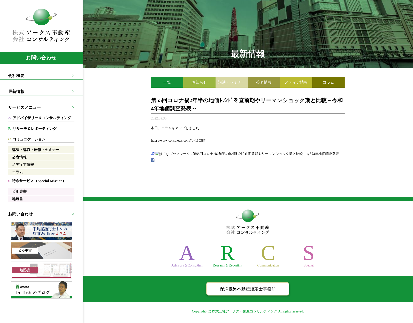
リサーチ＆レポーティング (32, 129)
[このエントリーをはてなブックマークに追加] (152, 154)
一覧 (167, 82)
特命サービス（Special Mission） (37, 181)
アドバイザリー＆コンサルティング (39, 118)
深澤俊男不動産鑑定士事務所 (248, 288)
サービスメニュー (24, 107)
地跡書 (17, 199)
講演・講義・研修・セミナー (36, 150)
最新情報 (16, 91)
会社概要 (16, 75)
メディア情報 (23, 164)
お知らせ (199, 82)
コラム (17, 172)
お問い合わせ (41, 57)
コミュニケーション (27, 139)
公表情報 (19, 157)
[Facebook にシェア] (152, 160)
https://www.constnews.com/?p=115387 (178, 140)
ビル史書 (19, 191)
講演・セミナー (231, 82)
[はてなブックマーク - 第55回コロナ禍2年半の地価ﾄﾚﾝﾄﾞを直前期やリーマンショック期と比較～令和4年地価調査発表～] (249, 154)
